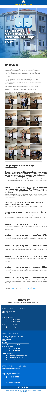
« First (12, 288)
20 (28, 288)
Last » (34, 288)
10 (26, 288)
